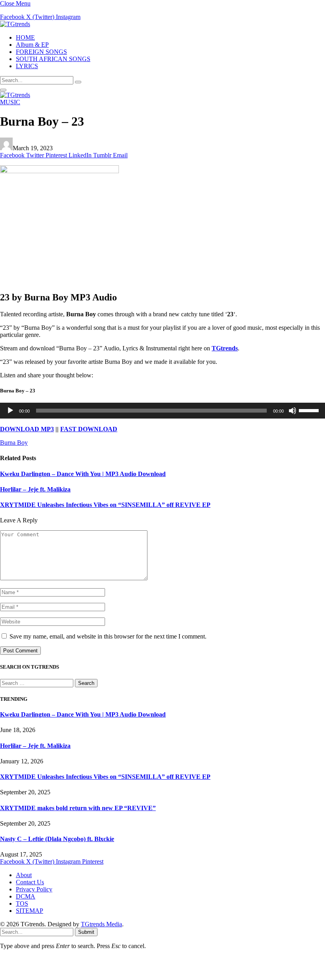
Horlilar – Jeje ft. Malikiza (35, 489)
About (24, 875)
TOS (22, 903)
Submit (86, 932)
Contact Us (30, 882)
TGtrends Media (101, 924)
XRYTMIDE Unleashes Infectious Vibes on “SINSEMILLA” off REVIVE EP (105, 504)
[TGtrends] (15, 24)
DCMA (25, 896)
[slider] (310, 410)
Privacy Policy (34, 889)
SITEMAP (29, 910)
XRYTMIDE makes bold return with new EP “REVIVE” (78, 808)
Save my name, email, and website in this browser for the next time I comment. (108, 636)
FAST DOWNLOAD (88, 429)
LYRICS (27, 66)
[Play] (10, 411)
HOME (25, 37)
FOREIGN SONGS (41, 51)
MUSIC (10, 102)
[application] (162, 411)
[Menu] (3, 90)
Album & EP (32, 44)
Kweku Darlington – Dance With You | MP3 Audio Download (83, 473)
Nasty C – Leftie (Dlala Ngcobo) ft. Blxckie (57, 839)
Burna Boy (14, 442)
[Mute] (292, 411)
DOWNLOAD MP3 (27, 429)
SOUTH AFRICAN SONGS (53, 58)
